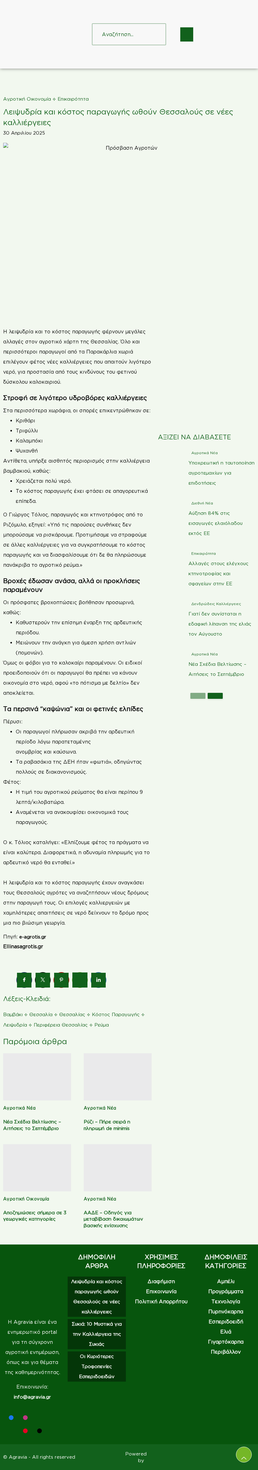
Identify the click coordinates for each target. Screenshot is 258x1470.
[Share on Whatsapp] (79, 980)
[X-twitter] (53, 1417)
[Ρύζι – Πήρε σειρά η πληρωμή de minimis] (118, 1076)
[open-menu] (187, 34)
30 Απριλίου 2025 (24, 133)
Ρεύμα (101, 1024)
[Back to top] (244, 1454)
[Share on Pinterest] (61, 980)
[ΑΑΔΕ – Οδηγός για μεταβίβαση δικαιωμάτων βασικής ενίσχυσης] (118, 1167)
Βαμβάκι (13, 1014)
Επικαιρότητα (73, 99)
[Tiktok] (39, 1430)
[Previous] (198, 696)
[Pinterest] (25, 1430)
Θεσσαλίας (72, 1014)
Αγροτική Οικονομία (27, 99)
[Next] (215, 696)
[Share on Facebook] (24, 980)
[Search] (155, 34)
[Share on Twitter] (43, 980)
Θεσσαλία (41, 1014)
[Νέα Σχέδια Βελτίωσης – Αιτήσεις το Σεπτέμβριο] (37, 1076)
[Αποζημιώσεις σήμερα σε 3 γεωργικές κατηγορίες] (37, 1167)
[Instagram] (25, 1417)
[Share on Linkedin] (98, 980)
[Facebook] (11, 1417)
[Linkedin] (39, 1417)
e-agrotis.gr (32, 936)
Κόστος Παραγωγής (116, 1014)
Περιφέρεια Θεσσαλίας (61, 1024)
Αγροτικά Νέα (19, 1107)
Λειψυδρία (15, 1024)
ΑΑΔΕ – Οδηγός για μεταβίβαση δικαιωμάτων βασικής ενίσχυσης (113, 1219)
